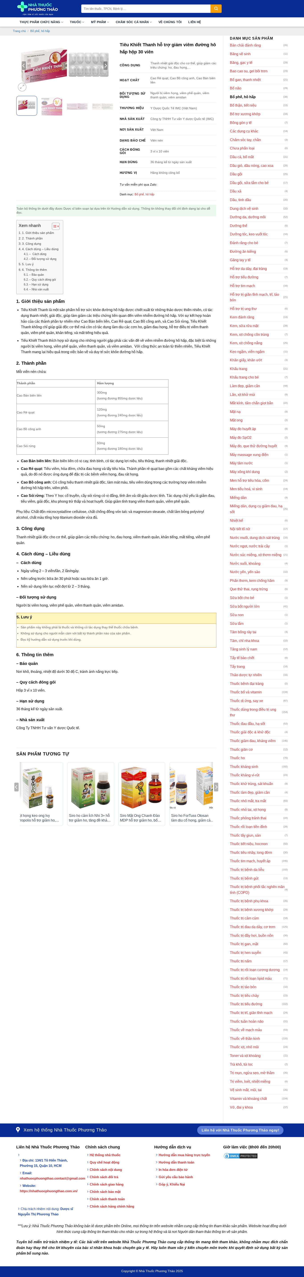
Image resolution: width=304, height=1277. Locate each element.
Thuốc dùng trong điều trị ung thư (253, 712)
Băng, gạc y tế (241, 63)
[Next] (105, 65)
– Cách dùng (37, 254)
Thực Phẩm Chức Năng (40, 22)
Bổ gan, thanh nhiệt (245, 80)
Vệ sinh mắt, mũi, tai (246, 1090)
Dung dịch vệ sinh (244, 208)
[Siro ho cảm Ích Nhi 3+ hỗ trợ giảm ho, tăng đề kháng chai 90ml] (91, 788)
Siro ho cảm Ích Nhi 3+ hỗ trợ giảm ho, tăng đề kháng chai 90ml (90, 818)
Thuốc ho (237, 758)
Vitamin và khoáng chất (248, 1099)
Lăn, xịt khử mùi (242, 395)
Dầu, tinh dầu (240, 200)
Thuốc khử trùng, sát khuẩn (251, 784)
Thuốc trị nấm (240, 961)
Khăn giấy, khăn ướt (246, 360)
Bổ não (235, 88)
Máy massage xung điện (249, 455)
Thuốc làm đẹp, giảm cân (250, 792)
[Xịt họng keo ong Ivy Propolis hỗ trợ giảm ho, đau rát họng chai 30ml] (39, 788)
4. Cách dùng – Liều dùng (40, 249)
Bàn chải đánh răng (245, 45)
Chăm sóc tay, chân (245, 140)
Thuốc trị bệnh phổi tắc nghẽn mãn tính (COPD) (257, 890)
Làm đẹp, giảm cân (245, 386)
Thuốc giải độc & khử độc (250, 732)
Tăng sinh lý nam (243, 649)
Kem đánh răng (242, 317)
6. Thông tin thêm (34, 269)
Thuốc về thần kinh (245, 1038)
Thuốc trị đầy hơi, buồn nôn (251, 935)
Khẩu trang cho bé (244, 377)
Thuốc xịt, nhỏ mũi (244, 1047)
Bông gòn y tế (241, 123)
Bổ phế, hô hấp (40, 31)
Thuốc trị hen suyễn (245, 953)
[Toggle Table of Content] (54, 226)
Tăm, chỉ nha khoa (244, 641)
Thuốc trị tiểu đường (246, 1004)
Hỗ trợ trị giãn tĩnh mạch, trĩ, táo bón (254, 297)
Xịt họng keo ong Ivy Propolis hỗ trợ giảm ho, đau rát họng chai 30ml (37, 818)
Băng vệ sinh (240, 54)
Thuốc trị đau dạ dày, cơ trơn (252, 927)
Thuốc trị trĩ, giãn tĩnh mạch (251, 1013)
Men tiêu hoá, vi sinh (246, 489)
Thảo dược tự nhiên (246, 675)
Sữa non (237, 615)
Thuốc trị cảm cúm (244, 918)
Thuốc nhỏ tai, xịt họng (248, 810)
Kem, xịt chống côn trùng (249, 334)
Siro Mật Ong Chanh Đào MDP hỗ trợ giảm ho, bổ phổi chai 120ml (140, 818)
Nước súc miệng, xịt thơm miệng (256, 555)
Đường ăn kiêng (243, 251)
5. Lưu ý (28, 264)
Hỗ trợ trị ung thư (243, 309)
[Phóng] (22, 87)
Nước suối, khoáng (245, 563)
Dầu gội (236, 174)
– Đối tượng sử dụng (42, 259)
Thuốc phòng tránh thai (248, 818)
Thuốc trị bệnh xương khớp (251, 910)
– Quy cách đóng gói (42, 279)
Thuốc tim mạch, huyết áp (250, 861)
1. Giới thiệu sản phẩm (38, 233)
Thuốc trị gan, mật (244, 944)
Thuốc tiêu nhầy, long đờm (251, 852)
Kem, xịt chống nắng (246, 343)
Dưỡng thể (238, 226)
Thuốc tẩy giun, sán (245, 835)
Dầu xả (235, 191)
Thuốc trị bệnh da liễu (247, 870)
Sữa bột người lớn (244, 606)
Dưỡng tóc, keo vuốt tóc (249, 234)
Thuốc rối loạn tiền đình (248, 827)
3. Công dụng (31, 243)
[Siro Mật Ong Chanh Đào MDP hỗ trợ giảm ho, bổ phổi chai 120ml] (142, 788)
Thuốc (75, 22)
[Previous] (24, 65)
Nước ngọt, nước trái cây (250, 546)
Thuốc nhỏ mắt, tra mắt (248, 801)
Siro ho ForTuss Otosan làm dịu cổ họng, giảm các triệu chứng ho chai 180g (191, 818)
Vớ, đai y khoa (241, 1107)
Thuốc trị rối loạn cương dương (255, 970)
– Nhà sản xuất (39, 289)
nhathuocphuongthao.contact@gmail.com (52, 1178)
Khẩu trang (238, 369)
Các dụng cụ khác (244, 131)
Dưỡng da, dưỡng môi (248, 217)
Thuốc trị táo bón (243, 987)
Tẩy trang (237, 666)
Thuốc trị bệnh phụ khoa (249, 901)
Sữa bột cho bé (242, 598)
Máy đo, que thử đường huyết (253, 446)
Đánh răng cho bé (244, 243)
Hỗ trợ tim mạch (242, 286)
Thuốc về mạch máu (246, 1030)
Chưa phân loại (242, 148)
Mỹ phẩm (98, 22)
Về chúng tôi (170, 22)
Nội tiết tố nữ (240, 529)
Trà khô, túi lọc (241, 1064)
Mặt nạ (235, 412)
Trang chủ (19, 31)
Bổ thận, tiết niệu (243, 105)
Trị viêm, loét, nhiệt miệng (250, 1081)
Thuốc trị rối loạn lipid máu (251, 978)
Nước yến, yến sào (245, 572)
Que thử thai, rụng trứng (249, 589)
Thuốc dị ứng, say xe (246, 701)
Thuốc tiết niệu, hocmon (249, 844)
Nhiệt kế (236, 520)
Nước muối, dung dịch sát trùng (255, 538)
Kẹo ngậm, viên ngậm (247, 352)
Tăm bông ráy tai (243, 632)
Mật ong (236, 420)
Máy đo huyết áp (243, 429)
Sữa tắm (236, 623)
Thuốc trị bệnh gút (244, 878)
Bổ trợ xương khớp (245, 114)
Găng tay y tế (240, 260)
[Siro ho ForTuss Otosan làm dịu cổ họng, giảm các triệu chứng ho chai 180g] (193, 788)
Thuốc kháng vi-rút (244, 775)
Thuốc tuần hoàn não (246, 1021)
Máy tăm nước (241, 463)
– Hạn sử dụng (38, 284)
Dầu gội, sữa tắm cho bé (249, 183)
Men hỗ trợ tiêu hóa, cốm (249, 480)
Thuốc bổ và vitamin (246, 692)
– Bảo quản (36, 274)
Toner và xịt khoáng (245, 1056)
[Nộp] (216, 8)
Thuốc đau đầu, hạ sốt (247, 724)
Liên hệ (194, 22)
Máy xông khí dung (245, 472)
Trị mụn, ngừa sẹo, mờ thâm (252, 1073)
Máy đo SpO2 (240, 437)
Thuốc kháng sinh (244, 767)
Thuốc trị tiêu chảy (244, 996)
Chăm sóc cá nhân (132, 22)
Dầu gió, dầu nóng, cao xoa (251, 166)
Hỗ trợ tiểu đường (244, 277)
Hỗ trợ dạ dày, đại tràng (248, 269)
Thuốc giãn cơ (241, 749)
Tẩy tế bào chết (242, 658)
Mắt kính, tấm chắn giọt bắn (251, 403)
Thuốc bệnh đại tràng (246, 684)
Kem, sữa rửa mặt (244, 326)
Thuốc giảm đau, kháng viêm (253, 741)
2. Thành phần (32, 238)
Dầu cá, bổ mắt (242, 157)
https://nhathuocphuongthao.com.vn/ (48, 1191)
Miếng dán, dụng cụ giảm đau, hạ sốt (256, 509)
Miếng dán (238, 498)
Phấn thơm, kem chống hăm (252, 581)
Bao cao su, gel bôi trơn (249, 71)
